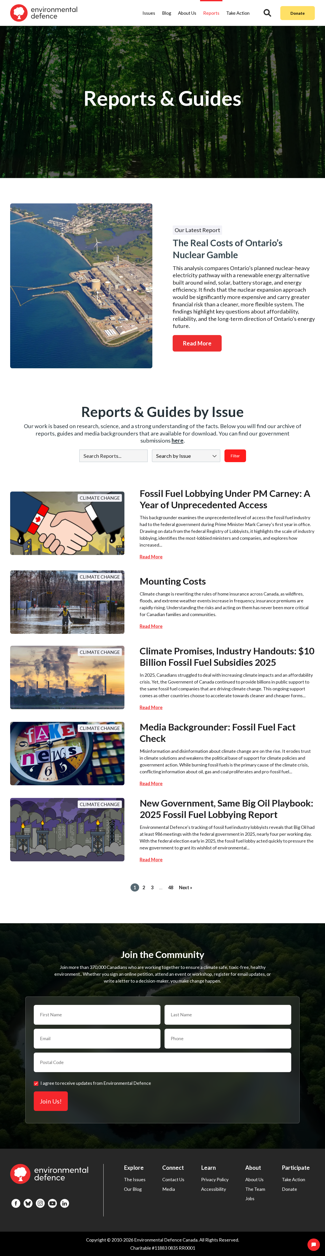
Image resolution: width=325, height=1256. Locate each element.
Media (168, 1189)
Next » (185, 887)
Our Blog (133, 1189)
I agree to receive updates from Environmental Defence (95, 1083)
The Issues (134, 1179)
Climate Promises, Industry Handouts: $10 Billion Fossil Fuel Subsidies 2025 (227, 656)
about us (254, 1179)
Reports (211, 13)
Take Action (238, 13)
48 (170, 887)
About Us (187, 13)
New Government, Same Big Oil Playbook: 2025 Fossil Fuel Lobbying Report (226, 808)
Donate (297, 13)
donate (289, 1189)
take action (293, 1179)
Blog (166, 13)
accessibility (213, 1189)
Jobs (249, 1198)
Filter (235, 455)
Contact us (173, 1179)
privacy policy (215, 1179)
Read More (197, 343)
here (178, 440)
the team (255, 1189)
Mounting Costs (173, 581)
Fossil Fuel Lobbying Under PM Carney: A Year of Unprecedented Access (225, 498)
